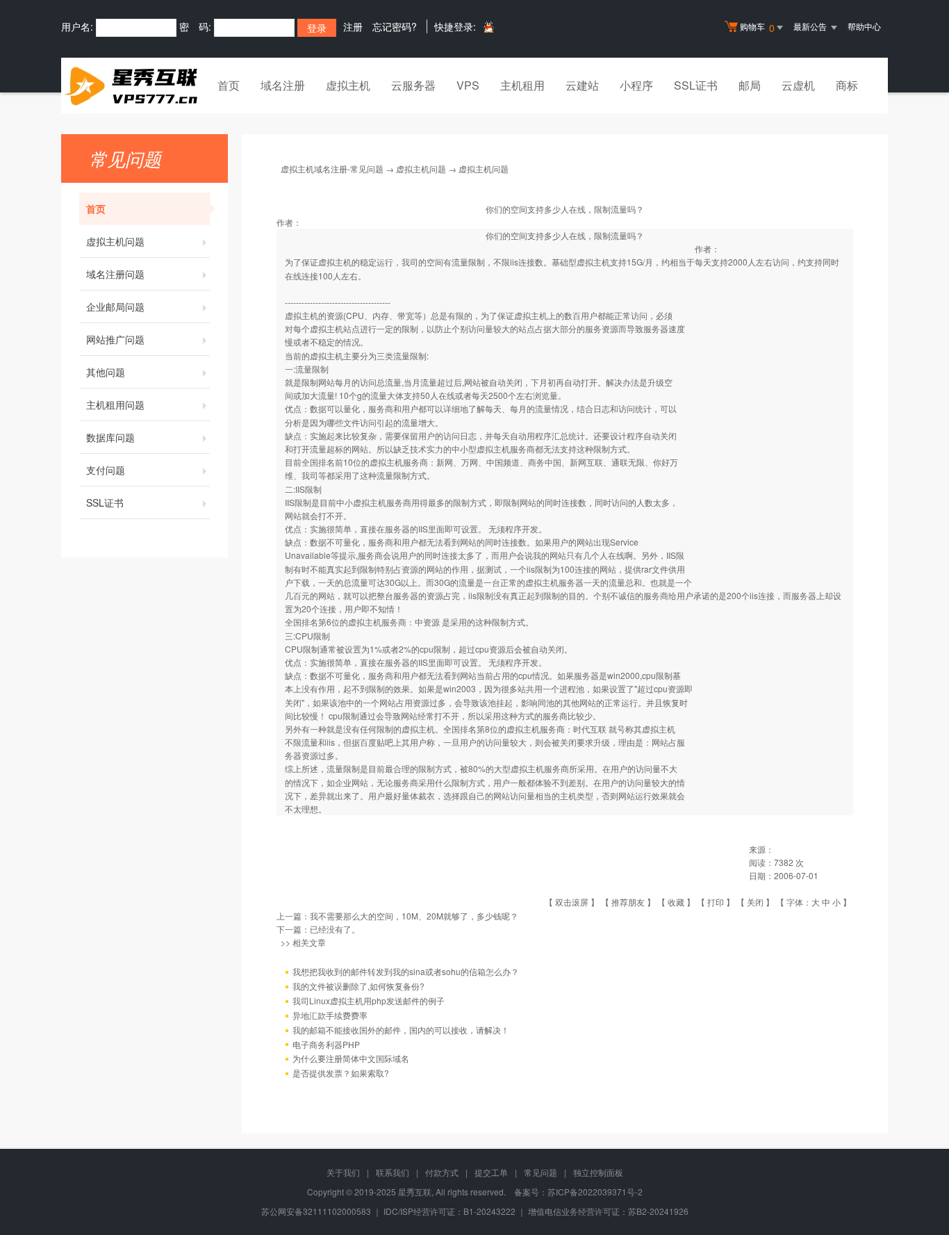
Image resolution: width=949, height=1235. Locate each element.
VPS (467, 85)
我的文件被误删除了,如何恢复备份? (358, 986)
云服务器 (413, 85)
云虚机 (798, 85)
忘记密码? (394, 26)
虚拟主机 (348, 85)
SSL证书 (696, 85)
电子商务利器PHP (326, 1044)
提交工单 (491, 1172)
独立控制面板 (598, 1172)
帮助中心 (864, 26)
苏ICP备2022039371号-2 (595, 1191)
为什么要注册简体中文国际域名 (350, 1058)
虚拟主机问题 (115, 241)
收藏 (676, 902)
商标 (847, 85)
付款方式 (442, 1172)
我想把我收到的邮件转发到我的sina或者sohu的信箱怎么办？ (405, 971)
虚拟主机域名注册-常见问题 (332, 168)
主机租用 (522, 85)
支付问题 (105, 470)
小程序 (636, 85)
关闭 (755, 902)
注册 (353, 26)
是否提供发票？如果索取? (340, 1073)
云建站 (582, 85)
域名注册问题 (115, 274)
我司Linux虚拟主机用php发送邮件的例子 (368, 1000)
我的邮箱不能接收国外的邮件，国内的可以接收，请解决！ (400, 1030)
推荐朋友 (628, 902)
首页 (228, 85)
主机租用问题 (115, 404)
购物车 (757, 27)
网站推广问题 (115, 339)
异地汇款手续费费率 (330, 1015)
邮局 (749, 85)
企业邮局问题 (115, 306)
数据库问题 (110, 437)
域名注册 (283, 85)
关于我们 (343, 1172)
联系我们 (392, 1172)
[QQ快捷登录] (488, 27)
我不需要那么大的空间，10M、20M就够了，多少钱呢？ (414, 916)
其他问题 (105, 372)
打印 (715, 902)
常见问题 (540, 1172)
